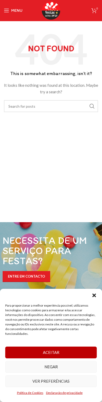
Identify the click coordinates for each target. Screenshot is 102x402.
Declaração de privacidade (64, 393)
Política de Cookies (30, 393)
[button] (94, 295)
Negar (51, 366)
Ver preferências (51, 381)
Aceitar (51, 352)
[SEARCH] (92, 106)
